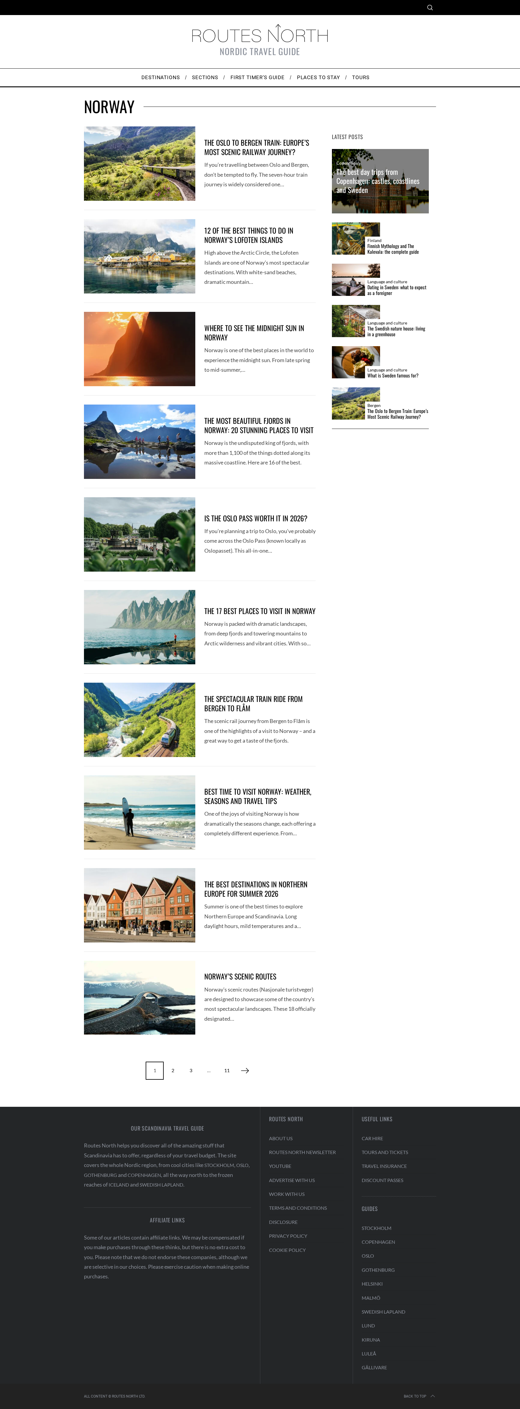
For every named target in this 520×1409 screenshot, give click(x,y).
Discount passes (382, 1180)
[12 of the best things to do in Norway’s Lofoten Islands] (139, 256)
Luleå (369, 1353)
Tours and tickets (385, 1152)
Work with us (287, 1194)
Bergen (374, 405)
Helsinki (372, 1283)
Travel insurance (384, 1166)
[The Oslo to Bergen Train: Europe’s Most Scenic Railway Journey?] (139, 163)
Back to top (415, 1396)
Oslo (242, 1165)
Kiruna (371, 1339)
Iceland (119, 1184)
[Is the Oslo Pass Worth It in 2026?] (139, 534)
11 (227, 1070)
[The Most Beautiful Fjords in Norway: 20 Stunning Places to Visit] (139, 442)
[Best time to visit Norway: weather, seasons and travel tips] (139, 812)
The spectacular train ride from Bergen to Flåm (253, 703)
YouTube (280, 1166)
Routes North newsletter (302, 1152)
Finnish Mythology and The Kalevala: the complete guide (393, 249)
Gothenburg (100, 1175)
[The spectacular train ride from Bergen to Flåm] (139, 720)
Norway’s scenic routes (240, 976)
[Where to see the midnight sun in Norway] (139, 349)
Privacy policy (288, 1236)
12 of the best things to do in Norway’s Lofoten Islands (248, 235)
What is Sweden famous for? (393, 375)
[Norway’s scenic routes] (139, 998)
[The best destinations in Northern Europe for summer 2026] (139, 905)
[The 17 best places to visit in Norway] (139, 627)
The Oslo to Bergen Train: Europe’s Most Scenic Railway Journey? (256, 147)
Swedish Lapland (161, 1184)
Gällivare (374, 1367)
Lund (368, 1325)
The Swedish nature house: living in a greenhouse (396, 331)
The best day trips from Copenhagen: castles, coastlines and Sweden (377, 180)
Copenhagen (348, 163)
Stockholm (219, 1165)
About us (280, 1138)
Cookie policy (287, 1250)
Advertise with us (292, 1180)
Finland (374, 240)
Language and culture (387, 281)
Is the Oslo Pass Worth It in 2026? (256, 518)
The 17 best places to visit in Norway (260, 610)
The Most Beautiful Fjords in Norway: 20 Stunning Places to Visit (259, 425)
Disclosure (283, 1222)
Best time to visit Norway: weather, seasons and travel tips (257, 796)
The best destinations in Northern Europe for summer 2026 (256, 889)
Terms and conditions (298, 1208)
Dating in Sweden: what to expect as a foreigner (396, 290)
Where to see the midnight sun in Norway (254, 332)
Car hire (372, 1138)
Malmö (371, 1298)
